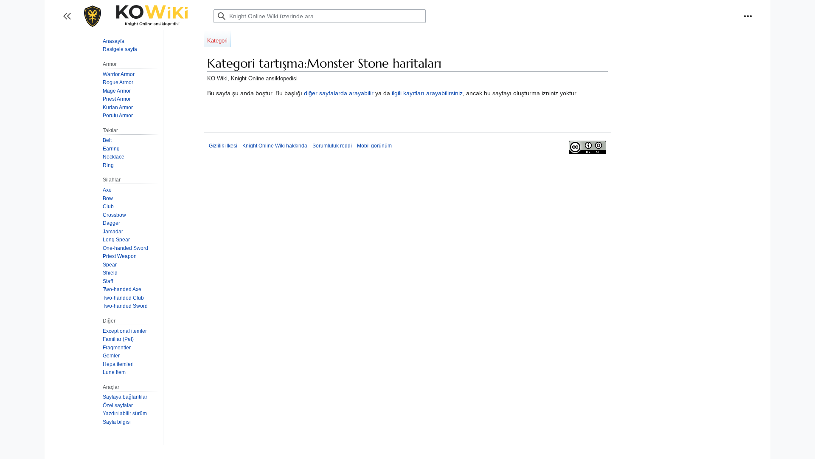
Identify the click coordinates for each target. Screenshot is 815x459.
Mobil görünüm (374, 146)
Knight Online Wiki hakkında (274, 146)
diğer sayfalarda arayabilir (339, 93)
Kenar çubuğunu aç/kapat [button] (70, 20)
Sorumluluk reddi (332, 146)
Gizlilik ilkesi (223, 146)
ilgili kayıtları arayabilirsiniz (427, 93)
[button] (748, 16)
